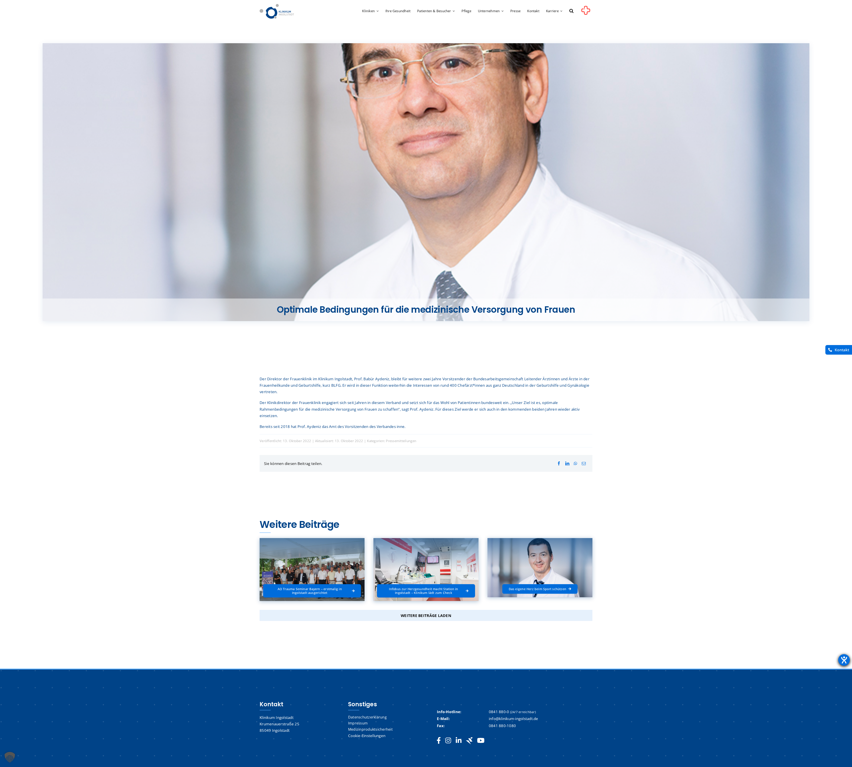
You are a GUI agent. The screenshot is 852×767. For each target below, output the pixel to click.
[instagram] (448, 740)
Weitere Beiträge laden (426, 615)
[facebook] (439, 740)
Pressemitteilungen (401, 441)
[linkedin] (459, 740)
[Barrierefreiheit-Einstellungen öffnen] (844, 660)
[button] (571, 11)
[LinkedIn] (567, 463)
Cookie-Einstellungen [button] (366, 735)
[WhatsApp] (575, 463)
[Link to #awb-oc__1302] (585, 12)
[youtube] (480, 740)
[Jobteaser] (469, 740)
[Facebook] (559, 463)
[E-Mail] (584, 463)
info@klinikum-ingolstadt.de (513, 718)
